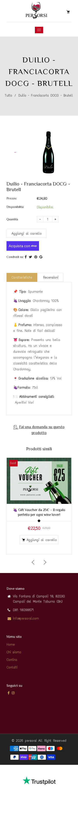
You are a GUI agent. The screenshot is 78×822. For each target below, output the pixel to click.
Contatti (12, 667)
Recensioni (50, 277)
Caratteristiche (21, 277)
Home (10, 644)
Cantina (11, 660)
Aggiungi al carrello (42, 540)
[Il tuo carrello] (69, 11)
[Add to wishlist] (66, 480)
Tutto (8, 95)
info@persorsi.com (26, 618)
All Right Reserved (52, 740)
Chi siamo (13, 652)
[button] (44, 562)
